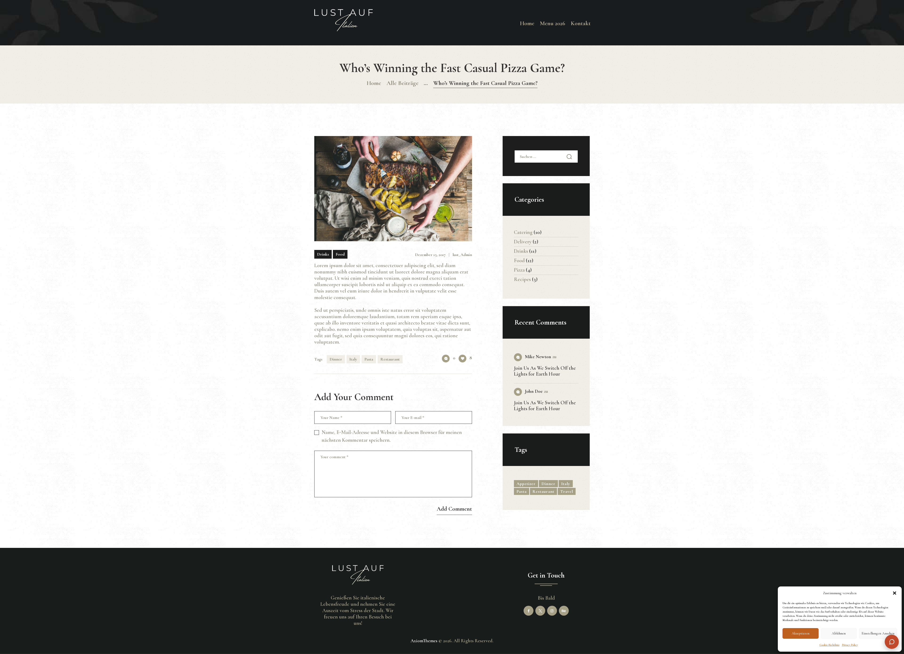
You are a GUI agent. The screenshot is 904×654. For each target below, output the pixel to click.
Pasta (368, 359)
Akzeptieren (800, 633)
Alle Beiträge (403, 83)
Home (374, 83)
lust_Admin (462, 254)
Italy (353, 359)
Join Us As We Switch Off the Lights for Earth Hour (545, 371)
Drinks (323, 254)
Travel (566, 491)
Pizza (519, 270)
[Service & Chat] (892, 642)
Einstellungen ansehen (878, 633)
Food (340, 254)
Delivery (523, 242)
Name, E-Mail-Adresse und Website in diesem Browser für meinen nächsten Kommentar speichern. (392, 436)
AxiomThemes (424, 641)
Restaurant (390, 359)
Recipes (522, 279)
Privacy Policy (850, 644)
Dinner (336, 359)
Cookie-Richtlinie (829, 644)
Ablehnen (839, 633)
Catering (523, 232)
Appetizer (526, 483)
